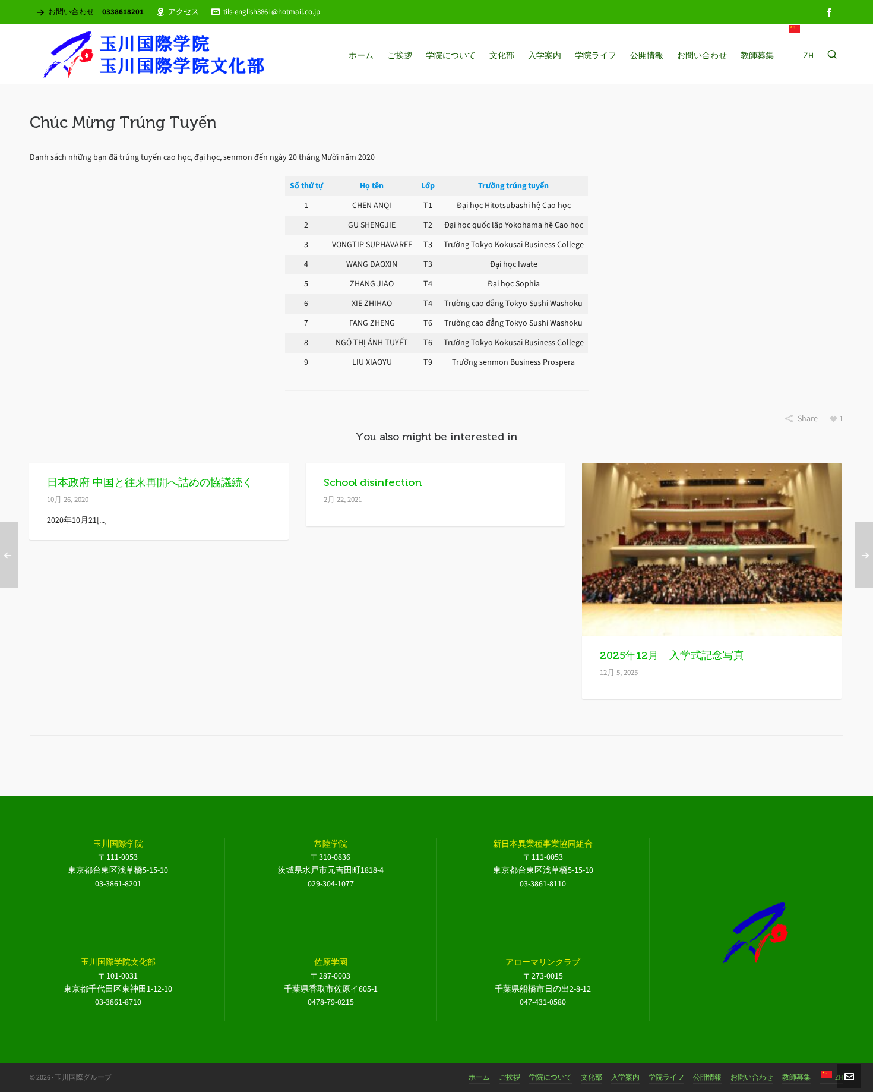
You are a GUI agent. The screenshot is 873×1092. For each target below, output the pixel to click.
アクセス (183, 12)
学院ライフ (666, 1077)
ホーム (479, 1077)
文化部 (591, 1077)
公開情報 (707, 1077)
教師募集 (796, 1077)
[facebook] (831, 12)
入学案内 (625, 1077)
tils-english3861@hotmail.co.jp (271, 12)
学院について (550, 1077)
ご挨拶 (509, 1077)
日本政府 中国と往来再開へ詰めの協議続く (150, 482)
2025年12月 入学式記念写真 (672, 655)
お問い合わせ (751, 1077)
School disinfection (373, 482)
